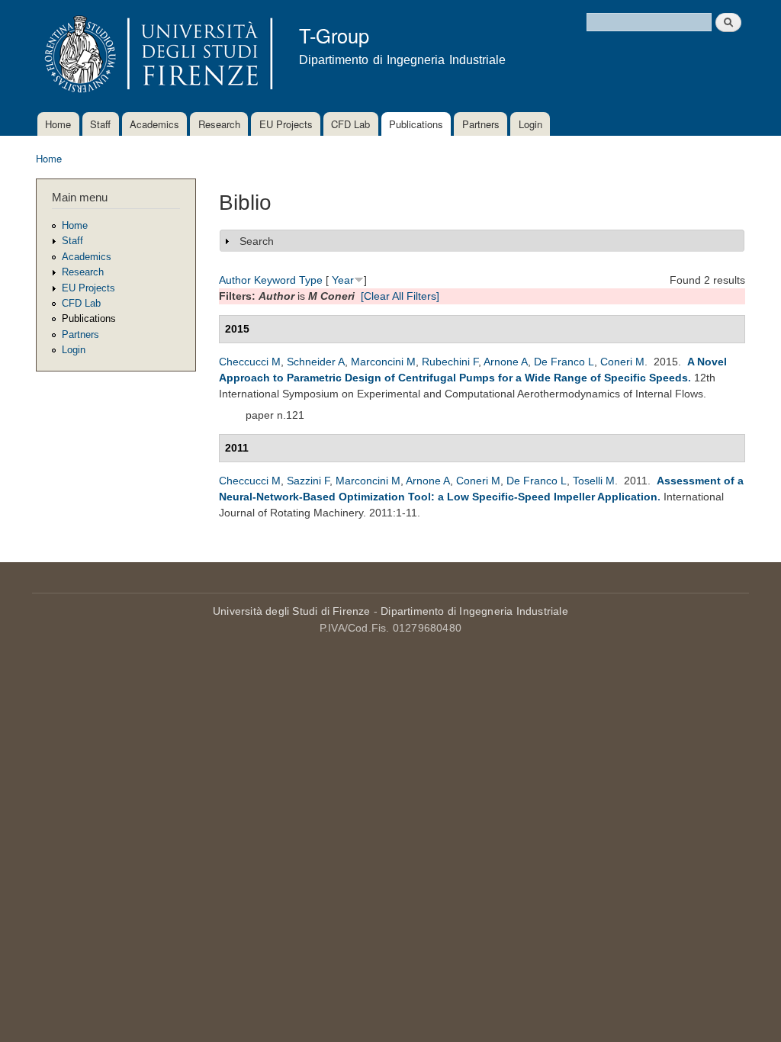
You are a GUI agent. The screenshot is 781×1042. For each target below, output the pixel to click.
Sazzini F (308, 480)
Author (235, 280)
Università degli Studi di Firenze (292, 611)
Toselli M (594, 480)
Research (219, 124)
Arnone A (506, 361)
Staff (100, 124)
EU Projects (286, 124)
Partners (481, 124)
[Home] (156, 56)
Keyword (275, 280)
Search (256, 241)
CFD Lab (350, 124)
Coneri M (622, 361)
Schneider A (316, 361)
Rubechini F (450, 361)
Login (530, 124)
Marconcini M (383, 361)
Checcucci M (250, 361)
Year (343, 280)
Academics (154, 124)
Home (58, 124)
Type (311, 280)
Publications (416, 124)
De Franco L (564, 361)
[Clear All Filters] (400, 296)
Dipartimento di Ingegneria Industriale (474, 611)
